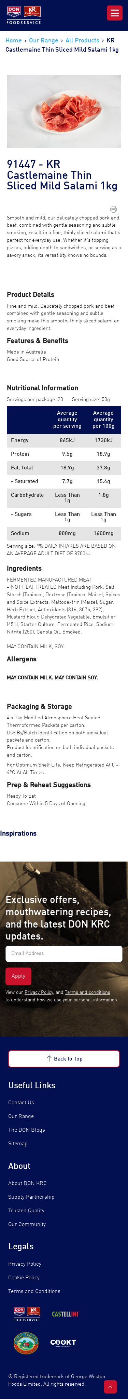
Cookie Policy (24, 1278)
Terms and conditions (87, 992)
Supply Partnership (31, 1197)
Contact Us (21, 1103)
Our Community (27, 1224)
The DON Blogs (26, 1130)
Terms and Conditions (34, 1291)
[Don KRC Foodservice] (24, 15)
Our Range (21, 1116)
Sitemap (18, 1144)
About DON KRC (27, 1183)
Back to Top (68, 1059)
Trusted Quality (26, 1211)
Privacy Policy (39, 992)
